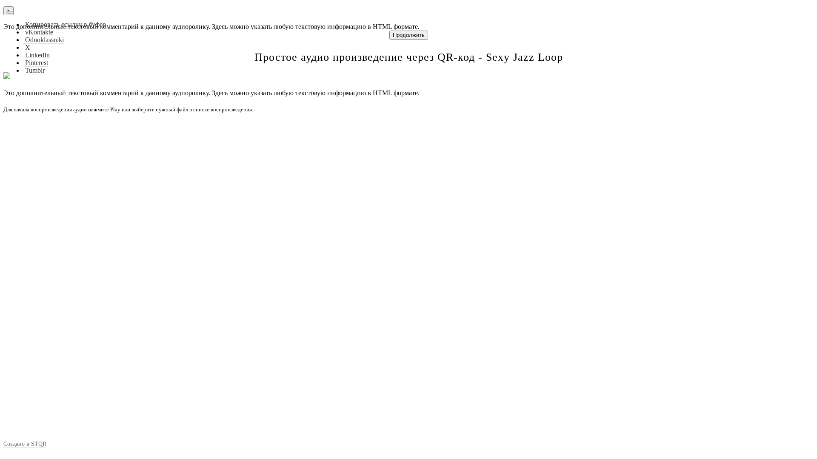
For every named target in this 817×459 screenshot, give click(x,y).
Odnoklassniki (43, 39)
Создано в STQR (24, 444)
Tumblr (34, 70)
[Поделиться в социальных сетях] (9, 12)
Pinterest (35, 62)
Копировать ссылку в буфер (64, 24)
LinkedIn (36, 55)
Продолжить (409, 35)
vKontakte (38, 32)
